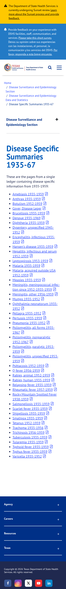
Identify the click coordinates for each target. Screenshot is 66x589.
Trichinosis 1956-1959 (29, 432)
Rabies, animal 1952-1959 (31, 375)
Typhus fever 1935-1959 (30, 451)
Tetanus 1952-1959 (26, 423)
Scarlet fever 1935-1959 (30, 408)
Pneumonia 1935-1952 (29, 323)
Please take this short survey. (35, 38)
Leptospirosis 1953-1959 (30, 261)
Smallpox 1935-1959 (28, 418)
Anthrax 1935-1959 (27, 199)
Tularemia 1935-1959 (28, 442)
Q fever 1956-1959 (26, 370)
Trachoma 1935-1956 (28, 428)
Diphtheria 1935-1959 (29, 223)
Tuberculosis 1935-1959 (30, 437)
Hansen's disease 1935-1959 (33, 246)
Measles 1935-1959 (27, 280)
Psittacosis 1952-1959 (28, 366)
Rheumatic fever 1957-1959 (33, 389)
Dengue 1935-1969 (27, 218)
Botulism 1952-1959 (27, 203)
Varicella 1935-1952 (27, 456)
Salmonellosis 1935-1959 (31, 404)
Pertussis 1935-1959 (27, 318)
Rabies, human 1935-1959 (31, 380)
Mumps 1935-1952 (26, 299)
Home (7, 83)
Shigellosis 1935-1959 (29, 413)
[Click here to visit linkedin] (49, 583)
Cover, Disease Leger (27, 208)
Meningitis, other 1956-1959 (33, 294)
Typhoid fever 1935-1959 (31, 447)
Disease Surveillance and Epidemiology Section (24, 122)
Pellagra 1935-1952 (27, 313)
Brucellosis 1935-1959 (29, 213)
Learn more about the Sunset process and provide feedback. (34, 14)
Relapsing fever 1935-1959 (32, 385)
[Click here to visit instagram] (18, 583)
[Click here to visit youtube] (38, 583)
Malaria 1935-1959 (26, 265)
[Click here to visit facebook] (8, 583)
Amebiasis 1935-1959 (28, 194)
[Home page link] (23, 67)
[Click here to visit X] (28, 583)
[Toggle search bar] (49, 67)
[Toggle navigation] (58, 67)
